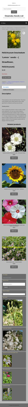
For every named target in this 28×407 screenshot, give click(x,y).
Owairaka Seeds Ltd (14, 16)
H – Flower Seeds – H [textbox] (14, 294)
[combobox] (14, 294)
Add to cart (14, 157)
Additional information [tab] (8, 89)
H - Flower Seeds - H (9, 27)
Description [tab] (6, 87)
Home (3, 27)
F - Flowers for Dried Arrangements (13, 81)
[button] (24, 33)
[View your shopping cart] (26, 23)
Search (14, 11)
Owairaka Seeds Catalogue (7, 277)
